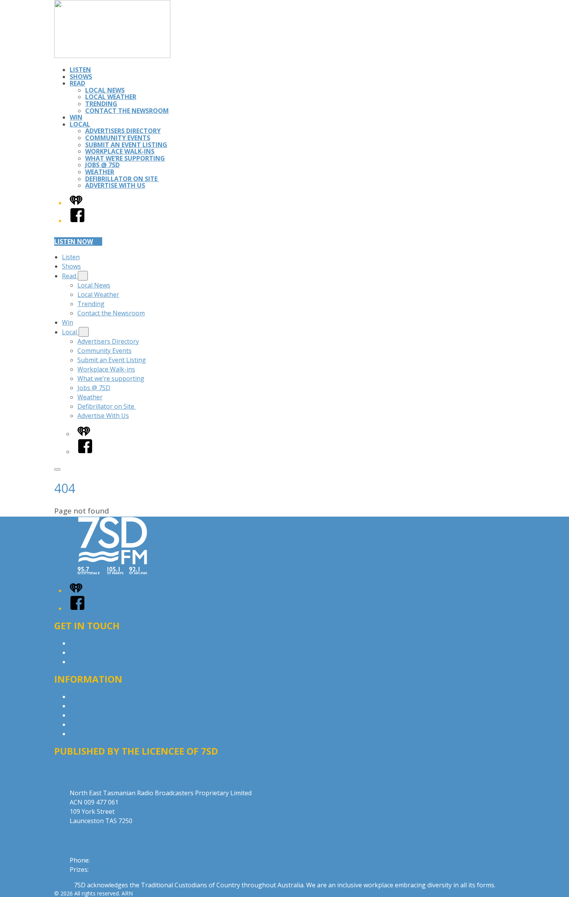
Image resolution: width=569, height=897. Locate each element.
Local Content (90, 733)
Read (77, 83)
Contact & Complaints (101, 643)
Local (80, 124)
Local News (105, 90)
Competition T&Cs (96, 715)
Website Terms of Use (102, 724)
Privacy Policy (89, 696)
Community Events (117, 138)
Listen (80, 69)
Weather (99, 172)
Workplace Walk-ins (119, 151)
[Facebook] (77, 220)
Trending (101, 103)
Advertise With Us (115, 185)
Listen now (73, 241)
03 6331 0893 (109, 869)
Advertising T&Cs (95, 706)
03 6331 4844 (110, 860)
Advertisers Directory (123, 131)
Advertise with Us (95, 652)
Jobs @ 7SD (102, 165)
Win (76, 117)
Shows (81, 76)
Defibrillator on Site (122, 179)
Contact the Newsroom (127, 110)
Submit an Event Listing (126, 144)
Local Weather (110, 96)
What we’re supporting (125, 158)
